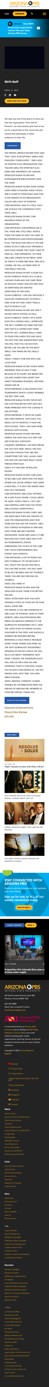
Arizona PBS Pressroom (13, 1322)
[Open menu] (44, 13)
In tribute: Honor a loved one (15, 1369)
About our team (10, 1300)
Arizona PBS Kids (11, 1231)
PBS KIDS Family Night (13, 1237)
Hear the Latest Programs (14, 1166)
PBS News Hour (10, 1218)
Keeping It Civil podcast (13, 1183)
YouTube (15, 1099)
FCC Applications (15, 1073)
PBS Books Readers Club (13, 1335)
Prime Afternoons (11, 1144)
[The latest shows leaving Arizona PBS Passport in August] (24, 835)
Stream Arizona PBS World (14, 1154)
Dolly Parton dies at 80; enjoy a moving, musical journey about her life (23, 797)
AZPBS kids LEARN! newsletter (15, 1241)
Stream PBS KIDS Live (12, 1234)
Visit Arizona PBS (11, 1342)
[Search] (32, 13)
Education (9, 1265)
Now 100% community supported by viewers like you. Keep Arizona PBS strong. (21, 28)
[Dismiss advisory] (38, 28)
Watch (7, 1109)
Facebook (14, 1090)
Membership (9, 1359)
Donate (14, 1064)
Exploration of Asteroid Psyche (19, 707)
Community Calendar (12, 1325)
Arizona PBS (19, 1033)
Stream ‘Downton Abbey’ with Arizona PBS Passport (24, 828)
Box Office (8, 1329)
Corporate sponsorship (13, 1366)
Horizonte (8, 1205)
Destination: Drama (12, 1141)
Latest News (9, 1198)
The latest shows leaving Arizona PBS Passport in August (22, 860)
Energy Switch (10, 1134)
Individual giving (10, 1363)
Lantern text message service (15, 1244)
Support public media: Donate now (17, 1352)
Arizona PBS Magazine (13, 1319)
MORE (30, 925)
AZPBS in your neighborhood (15, 1276)
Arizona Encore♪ (11, 1176)
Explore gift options (12, 1349)
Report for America (12, 1297)
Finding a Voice (10, 1186)
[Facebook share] (6, 95)
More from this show (16, 101)
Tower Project (10, 1373)
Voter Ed (8, 1215)
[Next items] (40, 948)
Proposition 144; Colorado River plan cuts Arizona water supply (26, 970)
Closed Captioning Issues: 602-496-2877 (23, 1079)
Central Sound (10, 1169)
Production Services (12, 1332)
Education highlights (12, 1269)
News (7, 1194)
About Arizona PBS (11, 1315)
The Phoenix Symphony (13, 1173)
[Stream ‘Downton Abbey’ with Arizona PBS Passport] (24, 803)
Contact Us (9, 1346)
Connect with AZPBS (12, 1312)
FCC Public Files (15, 1069)
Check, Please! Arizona (13, 1120)
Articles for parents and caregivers (17, 1254)
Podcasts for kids (11, 1251)
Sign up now (23, 907)
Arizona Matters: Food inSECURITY (17, 1131)
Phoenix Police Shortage (16, 712)
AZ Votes (8, 1208)
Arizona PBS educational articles (16, 1283)
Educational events (11, 1273)
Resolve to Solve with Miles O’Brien (17, 1117)
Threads (14, 1104)
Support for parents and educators (17, 1293)
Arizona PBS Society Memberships (17, 1356)
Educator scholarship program (16, 1290)
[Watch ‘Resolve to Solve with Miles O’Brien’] (24, 740)
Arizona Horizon (11, 1202)
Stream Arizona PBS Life (13, 1151)
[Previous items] (8, 948)
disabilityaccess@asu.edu (15, 1010)
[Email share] (16, 95)
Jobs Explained (10, 1137)
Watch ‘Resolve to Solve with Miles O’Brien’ (24, 766)
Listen (7, 1161)
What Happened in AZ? (13, 1127)
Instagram (14, 1095)
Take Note (8, 1180)
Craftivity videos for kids (13, 1248)
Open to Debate (10, 1212)
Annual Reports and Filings (14, 1339)
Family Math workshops (13, 1258)
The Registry (9, 1280)
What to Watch (10, 1114)
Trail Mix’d (8, 1124)
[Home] (25, 4)
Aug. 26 (10, 764)
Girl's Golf (9, 716)
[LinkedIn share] (11, 95)
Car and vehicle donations (14, 1376)
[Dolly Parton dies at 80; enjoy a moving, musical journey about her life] (24, 772)
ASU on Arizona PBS (12, 1147)
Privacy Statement (16, 1085)
